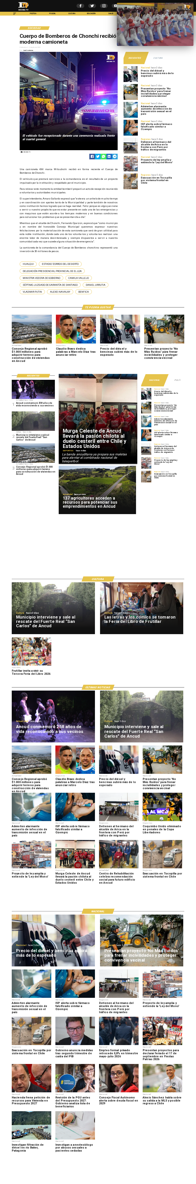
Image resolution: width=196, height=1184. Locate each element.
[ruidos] (131, 99)
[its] (131, 117)
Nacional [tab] (154, 380)
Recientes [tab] (135, 58)
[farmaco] (131, 135)
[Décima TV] (15, 15)
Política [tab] (179, 380)
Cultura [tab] (158, 58)
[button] (28, 264)
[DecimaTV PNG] (23, 11)
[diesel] (131, 81)
